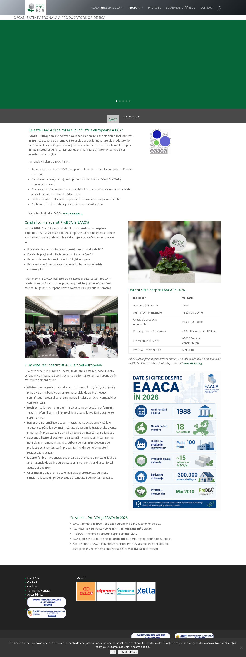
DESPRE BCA (112, 7)
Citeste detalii (128, 652)
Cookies (32, 586)
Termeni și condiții (38, 590)
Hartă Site (33, 578)
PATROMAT (131, 116)
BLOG (191, 7)
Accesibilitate (35, 594)
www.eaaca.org (72, 213)
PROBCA (134, 7)
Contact (32, 582)
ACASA (95, 7)
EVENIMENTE (174, 7)
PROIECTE (154, 7)
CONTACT (207, 7)
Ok (113, 652)
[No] (241, 647)
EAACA (113, 119)
